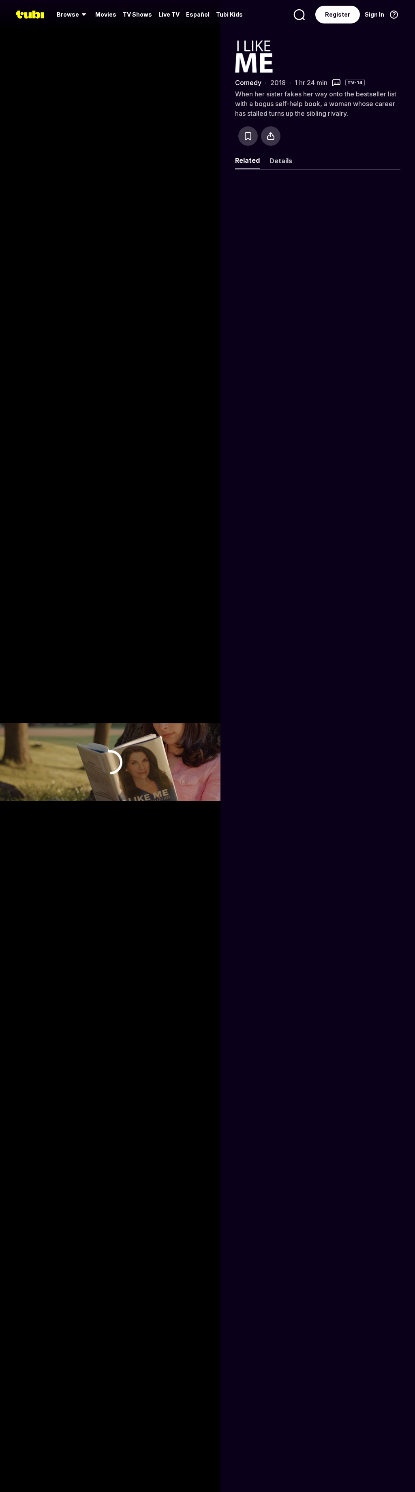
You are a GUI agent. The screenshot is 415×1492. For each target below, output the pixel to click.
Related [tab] (247, 160)
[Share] (270, 136)
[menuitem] (73, 14)
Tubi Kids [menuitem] (229, 14)
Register (337, 14)
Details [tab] (281, 161)
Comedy (248, 83)
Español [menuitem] (198, 14)
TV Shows (137, 14)
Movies (105, 14)
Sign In (374, 14)
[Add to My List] (248, 136)
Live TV (169, 14)
